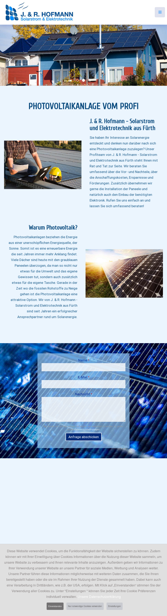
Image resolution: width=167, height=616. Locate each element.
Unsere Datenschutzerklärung (99, 596)
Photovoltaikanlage (90, 81)
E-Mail (83, 377)
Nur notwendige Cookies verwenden (85, 606)
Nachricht (83, 394)
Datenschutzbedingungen (87, 429)
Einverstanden (55, 606)
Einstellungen (114, 606)
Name (83, 360)
